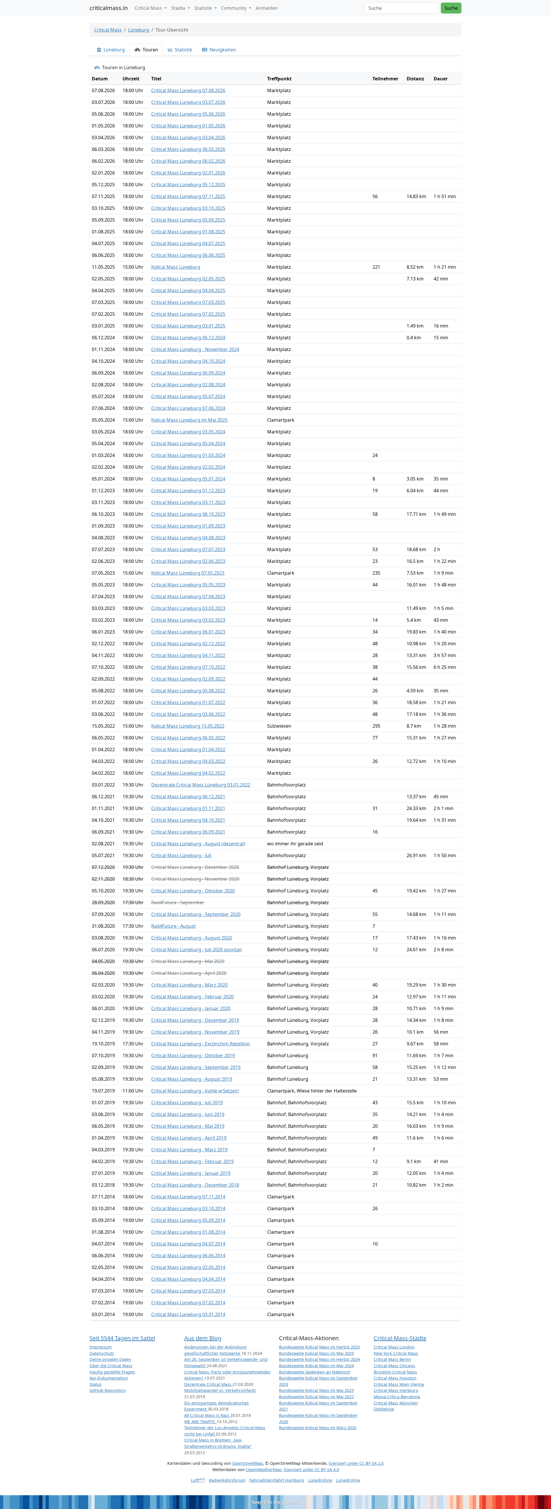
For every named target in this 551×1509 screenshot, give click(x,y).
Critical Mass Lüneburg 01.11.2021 (188, 808)
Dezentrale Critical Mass (208, 1384)
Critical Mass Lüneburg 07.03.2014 (188, 1291)
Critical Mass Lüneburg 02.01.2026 (188, 173)
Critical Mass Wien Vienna (399, 1384)
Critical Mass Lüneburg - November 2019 (195, 1032)
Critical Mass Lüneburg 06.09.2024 (188, 373)
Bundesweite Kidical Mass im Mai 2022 (316, 1396)
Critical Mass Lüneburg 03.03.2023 (188, 608)
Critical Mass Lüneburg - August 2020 (191, 938)
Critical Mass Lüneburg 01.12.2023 (188, 490)
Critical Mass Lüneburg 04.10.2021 (188, 820)
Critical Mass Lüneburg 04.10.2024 (188, 361)
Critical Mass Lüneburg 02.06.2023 (188, 561)
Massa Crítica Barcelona (397, 1396)
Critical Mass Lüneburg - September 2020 (195, 914)
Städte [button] (179, 8)
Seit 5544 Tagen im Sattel (122, 1338)
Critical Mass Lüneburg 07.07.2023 (188, 549)
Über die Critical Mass (111, 1365)
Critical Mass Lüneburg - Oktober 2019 (193, 1055)
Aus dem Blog (202, 1338)
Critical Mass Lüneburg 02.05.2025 (188, 279)
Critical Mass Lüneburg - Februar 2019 (192, 1161)
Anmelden (267, 8)
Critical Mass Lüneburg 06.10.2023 (188, 514)
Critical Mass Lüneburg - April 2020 (188, 973)
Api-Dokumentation (109, 1378)
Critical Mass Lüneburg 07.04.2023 (188, 596)
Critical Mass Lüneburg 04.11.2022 (188, 655)
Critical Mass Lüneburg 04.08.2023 (188, 537)
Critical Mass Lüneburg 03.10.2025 (188, 208)
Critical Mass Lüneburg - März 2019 (189, 1149)
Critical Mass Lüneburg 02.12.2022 (188, 643)
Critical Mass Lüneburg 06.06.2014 (188, 1255)
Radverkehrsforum (227, 1480)
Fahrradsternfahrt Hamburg (276, 1480)
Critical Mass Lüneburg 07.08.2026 (188, 90)
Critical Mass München (396, 1403)
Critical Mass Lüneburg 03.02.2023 (188, 620)
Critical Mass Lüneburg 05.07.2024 (188, 396)
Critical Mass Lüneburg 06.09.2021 (188, 832)
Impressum (101, 1347)
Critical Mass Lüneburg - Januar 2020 (190, 1008)
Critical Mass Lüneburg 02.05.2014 (188, 1267)
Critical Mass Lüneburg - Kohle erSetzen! (195, 1091)
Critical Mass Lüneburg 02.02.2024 (188, 467)
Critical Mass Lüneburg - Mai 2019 (187, 1126)
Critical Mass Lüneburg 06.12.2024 (188, 337)
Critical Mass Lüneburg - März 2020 (189, 985)
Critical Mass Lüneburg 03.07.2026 (188, 102)
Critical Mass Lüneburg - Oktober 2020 (193, 891)
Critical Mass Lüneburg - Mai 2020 (187, 961)
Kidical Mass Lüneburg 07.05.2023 (187, 573)
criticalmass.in (109, 8)
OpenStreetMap (247, 1463)
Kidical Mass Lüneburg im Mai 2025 (189, 420)
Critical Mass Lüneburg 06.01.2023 (188, 632)
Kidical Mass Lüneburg (175, 267)
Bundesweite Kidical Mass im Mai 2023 (316, 1390)
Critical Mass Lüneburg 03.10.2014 (188, 1208)
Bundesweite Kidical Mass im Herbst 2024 (319, 1359)
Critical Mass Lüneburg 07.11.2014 (188, 1197)
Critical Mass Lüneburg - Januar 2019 (190, 1173)
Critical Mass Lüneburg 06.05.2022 (188, 738)
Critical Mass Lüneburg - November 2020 (195, 879)
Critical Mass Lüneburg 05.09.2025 (188, 220)
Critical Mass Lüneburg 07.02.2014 (188, 1302)
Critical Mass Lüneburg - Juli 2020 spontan (196, 949)
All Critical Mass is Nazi (207, 1415)
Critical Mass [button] (149, 8)
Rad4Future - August (173, 926)
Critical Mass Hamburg (396, 1390)
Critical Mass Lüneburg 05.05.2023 (188, 585)
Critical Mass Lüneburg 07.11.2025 (188, 196)
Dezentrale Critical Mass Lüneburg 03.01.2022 (200, 785)
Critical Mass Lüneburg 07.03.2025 (188, 302)
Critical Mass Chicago (394, 1365)
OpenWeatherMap (264, 1469)
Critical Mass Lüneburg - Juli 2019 (187, 1102)
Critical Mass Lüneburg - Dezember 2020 (195, 867)
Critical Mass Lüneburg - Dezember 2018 (195, 1185)
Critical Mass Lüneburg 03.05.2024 (188, 432)
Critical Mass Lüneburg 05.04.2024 (188, 443)
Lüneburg (138, 30)
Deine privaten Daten (110, 1359)
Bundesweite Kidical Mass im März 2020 (317, 1427)
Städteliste (384, 1409)
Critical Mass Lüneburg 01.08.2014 (188, 1232)
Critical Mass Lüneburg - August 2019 (191, 1079)
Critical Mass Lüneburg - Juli (181, 855)
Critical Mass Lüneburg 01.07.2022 (188, 702)
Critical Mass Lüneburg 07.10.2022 (188, 667)
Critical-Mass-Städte (400, 1338)
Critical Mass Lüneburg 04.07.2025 (188, 243)
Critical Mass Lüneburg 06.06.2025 (188, 255)
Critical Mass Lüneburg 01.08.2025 (188, 231)
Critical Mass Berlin (392, 1359)
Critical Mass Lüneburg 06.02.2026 (188, 161)
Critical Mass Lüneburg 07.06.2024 (188, 408)
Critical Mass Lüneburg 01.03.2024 (188, 455)
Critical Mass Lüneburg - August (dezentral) (198, 843)
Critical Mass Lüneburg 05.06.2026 (188, 114)
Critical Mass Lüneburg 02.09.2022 (188, 679)
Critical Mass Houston (395, 1378)
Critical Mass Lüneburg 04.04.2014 (188, 1279)
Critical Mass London (394, 1347)
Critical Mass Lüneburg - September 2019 (195, 1067)
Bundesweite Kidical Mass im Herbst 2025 (319, 1347)
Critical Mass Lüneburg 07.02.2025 (188, 314)
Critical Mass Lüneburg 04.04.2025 (188, 290)
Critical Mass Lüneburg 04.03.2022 (188, 761)
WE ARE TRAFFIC (200, 1421)
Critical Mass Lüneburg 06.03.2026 (188, 149)
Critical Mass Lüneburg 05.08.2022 (188, 690)
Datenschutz (102, 1353)
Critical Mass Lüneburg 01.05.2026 (188, 126)
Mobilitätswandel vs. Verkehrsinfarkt (220, 1390)
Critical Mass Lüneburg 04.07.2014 (188, 1244)
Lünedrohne (320, 1480)
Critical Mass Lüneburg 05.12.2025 (188, 184)
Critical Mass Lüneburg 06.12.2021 (188, 796)
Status (96, 1384)
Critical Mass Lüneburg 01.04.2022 (188, 749)
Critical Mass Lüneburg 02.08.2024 (188, 384)
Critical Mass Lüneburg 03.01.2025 (188, 326)
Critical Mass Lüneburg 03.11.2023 (188, 502)
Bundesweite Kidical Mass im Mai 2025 (316, 1353)
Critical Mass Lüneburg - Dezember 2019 (195, 1020)
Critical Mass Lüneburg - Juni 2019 (187, 1114)
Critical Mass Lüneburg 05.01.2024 (188, 479)
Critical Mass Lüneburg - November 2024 (195, 349)
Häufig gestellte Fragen (112, 1372)
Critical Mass (108, 30)
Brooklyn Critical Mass (395, 1372)
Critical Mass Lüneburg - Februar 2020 (192, 996)
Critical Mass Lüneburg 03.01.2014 (188, 1314)
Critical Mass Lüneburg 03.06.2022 (188, 714)
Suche (451, 8)
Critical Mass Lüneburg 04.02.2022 (188, 773)
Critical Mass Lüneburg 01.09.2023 (188, 526)
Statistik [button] (204, 8)
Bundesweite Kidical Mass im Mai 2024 (316, 1365)
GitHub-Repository (108, 1390)
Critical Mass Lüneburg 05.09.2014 (188, 1220)
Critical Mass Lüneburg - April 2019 (188, 1138)
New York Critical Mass (396, 1353)
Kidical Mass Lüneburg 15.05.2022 (187, 726)
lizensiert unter (356, 1463)
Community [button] (234, 8)
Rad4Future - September (177, 902)
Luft (198, 1480)
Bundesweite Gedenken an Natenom (314, 1372)
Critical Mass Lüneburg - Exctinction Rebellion (200, 1044)
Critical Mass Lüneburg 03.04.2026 (188, 137)
